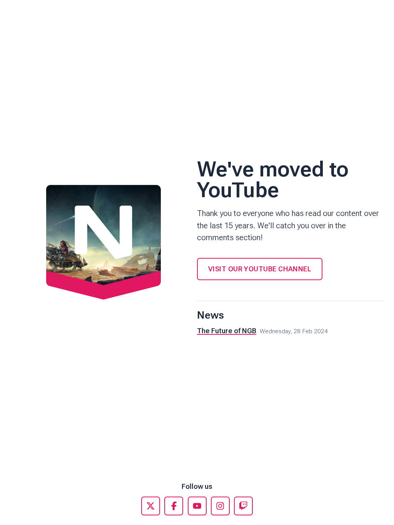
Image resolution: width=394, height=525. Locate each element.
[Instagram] (220, 506)
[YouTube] (197, 506)
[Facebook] (173, 506)
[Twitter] (150, 506)
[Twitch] (243, 506)
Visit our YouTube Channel (259, 269)
